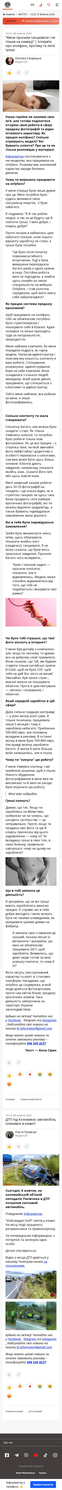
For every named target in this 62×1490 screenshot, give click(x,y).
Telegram (30, 1339)
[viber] (26, 1455)
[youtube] (36, 1455)
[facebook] (7, 1455)
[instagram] (55, 1455)
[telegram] (16, 1455)
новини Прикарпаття (31, 1099)
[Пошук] (49, 5)
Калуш (42, 1472)
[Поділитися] (18, 72)
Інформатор (15, 156)
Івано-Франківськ (25, 1472)
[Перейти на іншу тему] (41, 5)
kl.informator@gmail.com (34, 1028)
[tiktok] (45, 1455)
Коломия (10, 1099)
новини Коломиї (14, 1411)
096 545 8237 (36, 1043)
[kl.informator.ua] (7, 5)
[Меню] (57, 5)
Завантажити (43, 1484)
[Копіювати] (26, 72)
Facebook (14, 1020)
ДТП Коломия (35, 1411)
